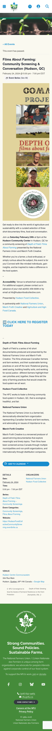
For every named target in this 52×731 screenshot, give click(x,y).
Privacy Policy (26, 711)
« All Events (9, 44)
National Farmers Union (32, 303)
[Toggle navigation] (4, 6)
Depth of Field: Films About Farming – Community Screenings (12, 501)
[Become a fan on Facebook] (8, 684)
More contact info (25, 702)
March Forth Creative (13, 307)
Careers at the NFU (26, 708)
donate (42, 674)
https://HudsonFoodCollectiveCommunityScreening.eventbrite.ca (13, 524)
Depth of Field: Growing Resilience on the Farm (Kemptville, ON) (36, 591)
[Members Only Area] (38, 6)
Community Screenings (12, 511)
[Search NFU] (47, 6)
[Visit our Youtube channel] (43, 684)
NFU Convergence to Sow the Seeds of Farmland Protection (17, 592)
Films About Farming (11, 514)
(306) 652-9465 (27, 693)
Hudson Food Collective (27, 297)
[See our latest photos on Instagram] (20, 684)
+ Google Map (38, 581)
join (34, 674)
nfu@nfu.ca (27, 697)
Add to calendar (16, 464)
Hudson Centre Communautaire (16, 574)
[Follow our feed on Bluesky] (32, 684)
